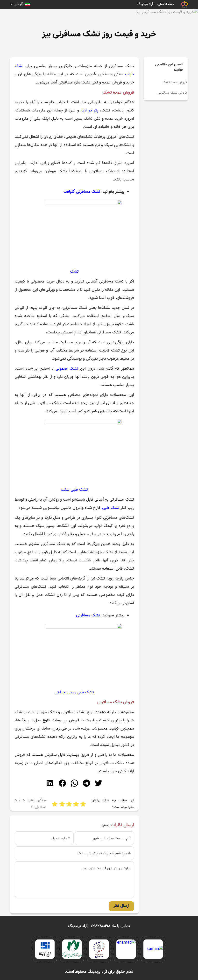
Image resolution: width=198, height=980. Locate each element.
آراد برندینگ (145, 4)
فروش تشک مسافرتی (172, 93)
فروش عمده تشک (175, 82)
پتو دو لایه (89, 110)
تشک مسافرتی (88, 615)
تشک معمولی (67, 369)
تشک (74, 272)
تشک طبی (110, 508)
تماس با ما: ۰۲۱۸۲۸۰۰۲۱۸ (110, 926)
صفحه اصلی (165, 4)
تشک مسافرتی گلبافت (82, 192)
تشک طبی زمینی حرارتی (74, 692)
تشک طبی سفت (74, 490)
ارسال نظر (121, 906)
